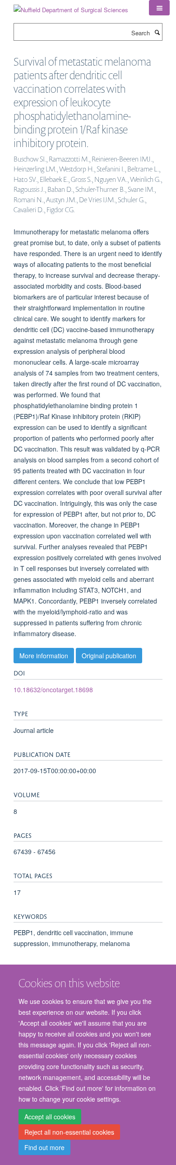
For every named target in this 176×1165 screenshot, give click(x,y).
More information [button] (43, 655)
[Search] (157, 32)
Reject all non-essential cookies (69, 1131)
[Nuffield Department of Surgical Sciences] (71, 6)
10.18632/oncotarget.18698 (53, 689)
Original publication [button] (109, 655)
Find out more (44, 1147)
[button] (159, 7)
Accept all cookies (49, 1116)
